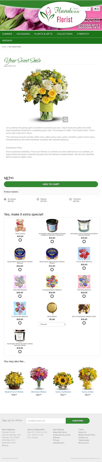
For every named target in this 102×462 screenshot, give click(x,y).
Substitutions (58, 443)
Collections (65, 34)
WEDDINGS (7, 40)
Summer (7, 34)
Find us (5, 445)
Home (4, 47)
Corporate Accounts (61, 435)
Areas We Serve (60, 432)
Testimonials (83, 440)
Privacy (56, 440)
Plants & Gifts (43, 34)
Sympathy (83, 34)
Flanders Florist (62, 15)
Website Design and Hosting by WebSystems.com (85, 458)
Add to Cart (51, 184)
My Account (83, 443)
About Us (82, 432)
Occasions (23, 34)
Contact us (83, 437)
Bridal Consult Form (86, 435)
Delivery (56, 437)
